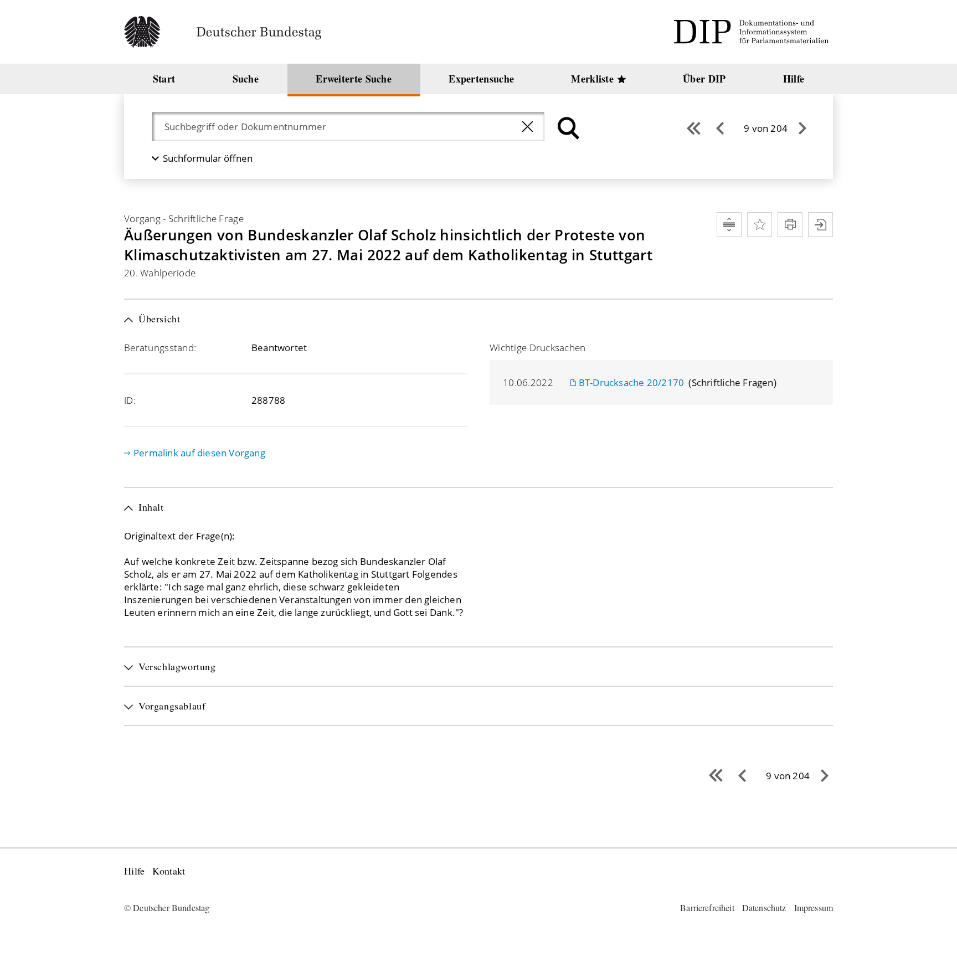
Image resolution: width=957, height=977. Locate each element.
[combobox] (337, 126)
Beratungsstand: (160, 347)
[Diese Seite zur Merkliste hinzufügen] (759, 224)
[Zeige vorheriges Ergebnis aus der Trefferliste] (720, 128)
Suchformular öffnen (208, 158)
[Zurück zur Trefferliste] (693, 128)
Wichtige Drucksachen (538, 347)
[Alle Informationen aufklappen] (729, 224)
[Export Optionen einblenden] (820, 224)
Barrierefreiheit (707, 907)
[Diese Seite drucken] (790, 224)
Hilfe (134, 871)
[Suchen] (567, 128)
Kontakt (168, 871)
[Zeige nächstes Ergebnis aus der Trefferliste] (802, 128)
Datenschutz (764, 907)
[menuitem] (164, 79)
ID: (130, 400)
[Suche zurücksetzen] (527, 126)
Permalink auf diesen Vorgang (199, 452)
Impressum (813, 907)
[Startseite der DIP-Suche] (753, 31)
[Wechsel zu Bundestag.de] (227, 32)
